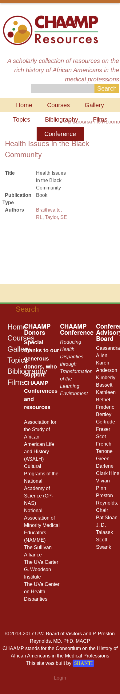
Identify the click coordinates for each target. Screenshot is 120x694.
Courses (58, 105)
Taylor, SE (56, 217)
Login (60, 677)
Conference (60, 134)
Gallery (94, 105)
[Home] (50, 29)
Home (24, 105)
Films (16, 382)
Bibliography (61, 119)
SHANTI (83, 663)
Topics (21, 119)
